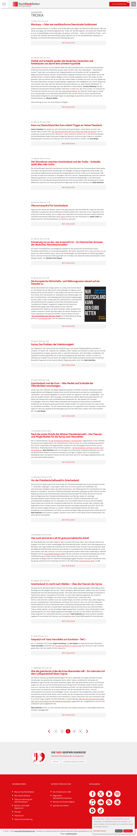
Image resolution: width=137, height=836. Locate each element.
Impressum (19, 815)
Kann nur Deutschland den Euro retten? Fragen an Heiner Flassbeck (66, 125)
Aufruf (63, 217)
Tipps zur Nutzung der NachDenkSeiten (23, 800)
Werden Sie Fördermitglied (63, 802)
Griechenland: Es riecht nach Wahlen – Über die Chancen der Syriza (66, 583)
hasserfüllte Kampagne (52, 554)
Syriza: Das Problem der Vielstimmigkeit (52, 344)
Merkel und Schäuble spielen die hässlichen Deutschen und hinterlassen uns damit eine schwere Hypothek (62, 62)
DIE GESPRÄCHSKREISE (68, 752)
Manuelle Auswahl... (100, 831)
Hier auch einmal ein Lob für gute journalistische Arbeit (60, 538)
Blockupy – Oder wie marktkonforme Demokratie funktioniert (64, 24)
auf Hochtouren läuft (86, 561)
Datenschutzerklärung (23, 819)
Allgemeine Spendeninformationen (62, 796)
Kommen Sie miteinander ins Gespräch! (67, 756)
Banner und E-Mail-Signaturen (22, 806)
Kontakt (17, 812)
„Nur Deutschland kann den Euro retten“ (46, 316)
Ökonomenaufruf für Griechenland (49, 205)
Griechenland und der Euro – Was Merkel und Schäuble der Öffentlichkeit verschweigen (62, 384)
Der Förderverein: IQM (62, 792)
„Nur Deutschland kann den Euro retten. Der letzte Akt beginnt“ (74, 132)
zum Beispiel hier (44, 318)
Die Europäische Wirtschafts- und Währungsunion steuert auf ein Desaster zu (65, 282)
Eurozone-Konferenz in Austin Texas (68, 646)
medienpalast (71, 834)
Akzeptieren (128, 831)
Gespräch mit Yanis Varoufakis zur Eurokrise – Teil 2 (58, 639)
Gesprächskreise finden (74, 761)
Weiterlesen (68, 43)
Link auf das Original (69, 91)
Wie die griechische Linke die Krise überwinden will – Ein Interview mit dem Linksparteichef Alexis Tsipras (68, 672)
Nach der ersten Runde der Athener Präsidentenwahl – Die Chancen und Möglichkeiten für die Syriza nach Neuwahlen (66, 435)
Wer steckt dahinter (22, 795)
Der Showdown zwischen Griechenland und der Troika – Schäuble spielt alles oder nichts (65, 163)
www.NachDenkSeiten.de (24, 831)
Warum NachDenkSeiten (24, 792)
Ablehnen (119, 831)
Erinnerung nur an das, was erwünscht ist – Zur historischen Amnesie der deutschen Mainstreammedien (67, 243)
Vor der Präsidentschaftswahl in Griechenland (65, 441)
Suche (133, 4)
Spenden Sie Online (60, 805)
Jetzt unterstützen (121, 3)
